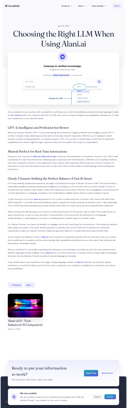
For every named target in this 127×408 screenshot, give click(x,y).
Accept (110, 397)
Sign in (117, 6)
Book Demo (107, 373)
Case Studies (98, 6)
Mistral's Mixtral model (44, 156)
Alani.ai (18, 115)
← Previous (15, 285)
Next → (29, 285)
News (80, 6)
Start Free (91, 373)
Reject (97, 397)
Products (65, 6)
